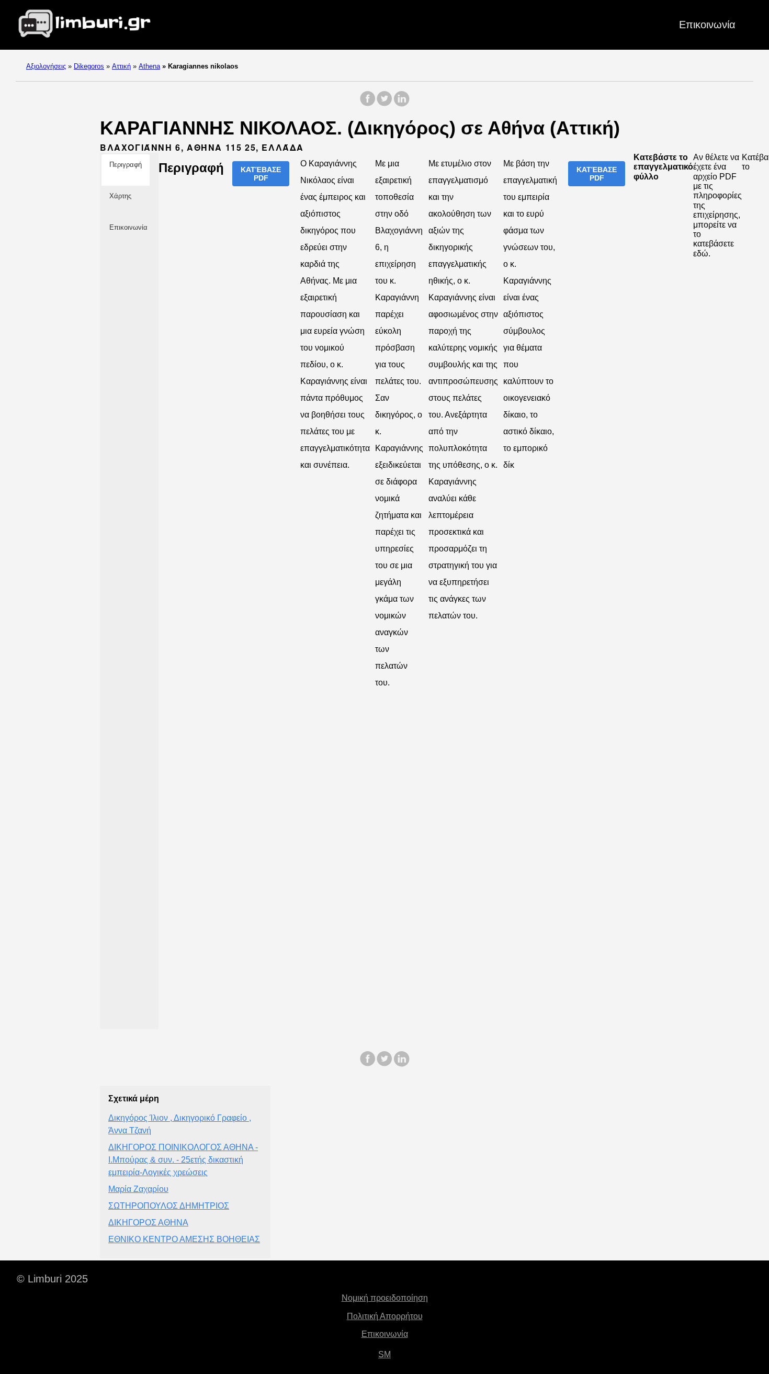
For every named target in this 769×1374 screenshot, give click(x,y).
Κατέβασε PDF (261, 173)
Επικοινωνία (707, 24)
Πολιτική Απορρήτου (385, 1316)
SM (384, 1354)
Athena (149, 66)
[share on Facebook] (367, 103)
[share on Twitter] (384, 103)
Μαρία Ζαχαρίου (138, 1189)
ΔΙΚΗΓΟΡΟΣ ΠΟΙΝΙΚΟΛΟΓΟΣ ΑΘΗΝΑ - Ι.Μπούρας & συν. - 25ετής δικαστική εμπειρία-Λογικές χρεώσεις (183, 1160)
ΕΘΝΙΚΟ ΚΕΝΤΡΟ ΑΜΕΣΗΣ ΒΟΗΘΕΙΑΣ (184, 1239)
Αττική (121, 66)
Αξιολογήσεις (46, 66)
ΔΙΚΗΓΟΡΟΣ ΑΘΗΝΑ (148, 1222)
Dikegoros (89, 66)
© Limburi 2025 (52, 1279)
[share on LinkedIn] (401, 103)
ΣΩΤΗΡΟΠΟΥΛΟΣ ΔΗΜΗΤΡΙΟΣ (168, 1205)
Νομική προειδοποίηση (385, 1297)
